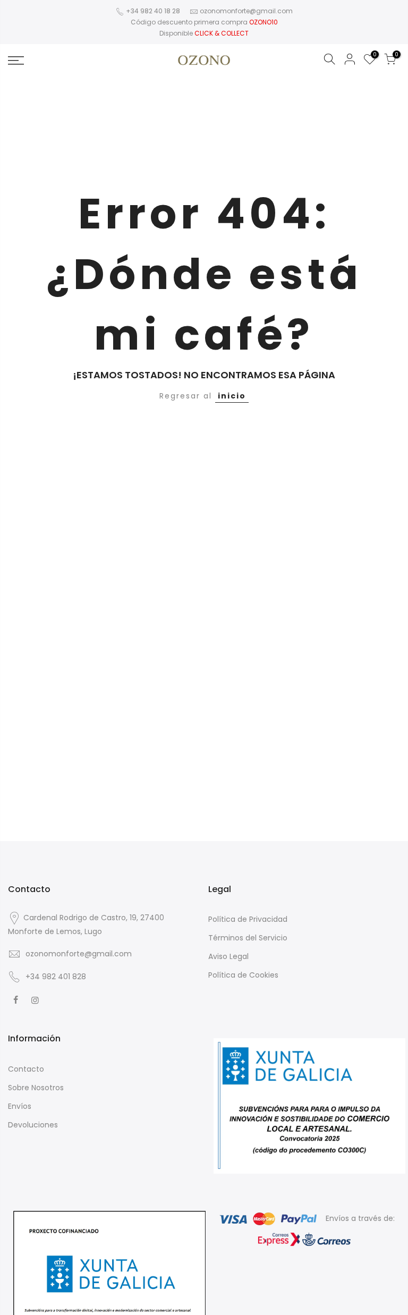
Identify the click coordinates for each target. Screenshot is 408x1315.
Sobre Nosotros (36, 1087)
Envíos (19, 1106)
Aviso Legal (228, 956)
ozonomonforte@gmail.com (246, 10)
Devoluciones (33, 1124)
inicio (232, 396)
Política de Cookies (243, 975)
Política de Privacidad (247, 919)
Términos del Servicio (247, 937)
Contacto (26, 1069)
